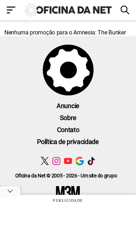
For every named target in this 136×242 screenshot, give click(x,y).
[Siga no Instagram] (56, 160)
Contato (68, 130)
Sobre (68, 118)
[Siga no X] (44, 160)
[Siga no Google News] (79, 160)
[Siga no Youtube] (68, 160)
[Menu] (11, 10)
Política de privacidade (68, 141)
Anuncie (68, 106)
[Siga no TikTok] (91, 160)
